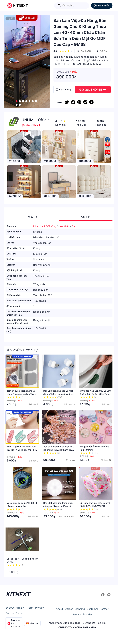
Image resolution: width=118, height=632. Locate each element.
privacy (39, 607)
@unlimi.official (31, 125)
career (69, 608)
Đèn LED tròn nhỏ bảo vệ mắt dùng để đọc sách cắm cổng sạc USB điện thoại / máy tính (58, 394)
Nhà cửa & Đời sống (45, 226)
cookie (10, 613)
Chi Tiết (85, 216)
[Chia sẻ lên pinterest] (79, 102)
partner (104, 608)
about (59, 608)
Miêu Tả (32, 216)
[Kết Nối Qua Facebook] (103, 595)
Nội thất (64, 226)
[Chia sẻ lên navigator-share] (91, 102)
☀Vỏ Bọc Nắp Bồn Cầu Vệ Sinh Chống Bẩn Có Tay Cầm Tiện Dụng (95, 394)
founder (87, 614)
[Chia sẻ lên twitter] (67, 102)
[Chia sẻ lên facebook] (73, 102)
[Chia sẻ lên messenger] (85, 102)
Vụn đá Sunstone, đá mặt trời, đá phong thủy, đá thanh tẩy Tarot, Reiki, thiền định (58, 449)
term (30, 607)
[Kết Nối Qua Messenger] (109, 595)
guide (19, 613)
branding (80, 608)
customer (92, 608)
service (76, 614)
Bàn (74, 226)
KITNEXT (20, 6)
